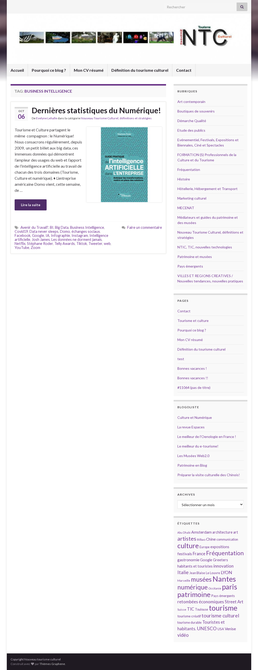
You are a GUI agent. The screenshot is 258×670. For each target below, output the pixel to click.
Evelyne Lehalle (46, 118)
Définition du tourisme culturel (139, 70)
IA (47, 235)
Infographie (60, 235)
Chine (211, 539)
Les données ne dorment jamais (76, 239)
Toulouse (201, 609)
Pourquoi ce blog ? (49, 70)
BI (51, 227)
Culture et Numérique (194, 417)
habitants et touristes (195, 566)
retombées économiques (200, 601)
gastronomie (188, 559)
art (235, 532)
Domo (65, 231)
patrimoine (194, 594)
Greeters (220, 560)
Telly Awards (64, 243)
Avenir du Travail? (34, 227)
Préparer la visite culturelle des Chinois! (208, 475)
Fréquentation (188, 169)
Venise (230, 628)
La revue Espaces (191, 427)
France (199, 553)
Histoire (183, 179)
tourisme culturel (220, 615)
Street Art (234, 601)
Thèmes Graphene (52, 664)
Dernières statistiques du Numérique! (96, 110)
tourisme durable (189, 622)
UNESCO (207, 628)
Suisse (181, 609)
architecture (222, 532)
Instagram (80, 235)
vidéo (183, 635)
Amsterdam (201, 532)
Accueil (17, 70)
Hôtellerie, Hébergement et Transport (207, 189)
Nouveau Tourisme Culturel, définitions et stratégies (116, 118)
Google (38, 235)
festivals (184, 553)
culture (188, 545)
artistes (186, 538)
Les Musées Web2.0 (193, 456)
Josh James (41, 239)
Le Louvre (213, 573)
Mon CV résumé (89, 70)
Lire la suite (30, 205)
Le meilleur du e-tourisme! (197, 446)
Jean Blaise (197, 573)
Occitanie (214, 588)
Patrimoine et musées (194, 256)
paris (229, 586)
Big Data (62, 227)
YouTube (22, 247)
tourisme (223, 608)
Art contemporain (191, 101)
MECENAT (185, 208)
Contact (183, 70)
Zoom (35, 247)
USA (220, 629)
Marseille (183, 580)
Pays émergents (190, 266)
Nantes (224, 578)
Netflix (20, 243)
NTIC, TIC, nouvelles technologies (204, 247)
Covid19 (21, 231)
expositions (219, 547)
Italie (183, 572)
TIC (190, 609)
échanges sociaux (86, 231)
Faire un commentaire (144, 227)
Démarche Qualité (191, 121)
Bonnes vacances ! (192, 368)
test (180, 359)
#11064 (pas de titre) (193, 387)
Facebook (22, 235)
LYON (226, 572)
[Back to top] (246, 658)
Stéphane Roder (40, 243)
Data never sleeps (43, 231)
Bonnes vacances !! (192, 378)
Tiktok (81, 243)
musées (201, 579)
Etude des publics (191, 130)
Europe (205, 547)
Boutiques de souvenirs (196, 111)
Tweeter (95, 243)
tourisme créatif (189, 616)
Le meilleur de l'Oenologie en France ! (206, 436)
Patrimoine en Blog (192, 465)
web (107, 243)
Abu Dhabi (183, 532)
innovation (223, 566)
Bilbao (201, 539)
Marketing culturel (191, 198)
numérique (192, 587)
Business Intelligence (87, 227)
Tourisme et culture (193, 320)
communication (227, 539)
